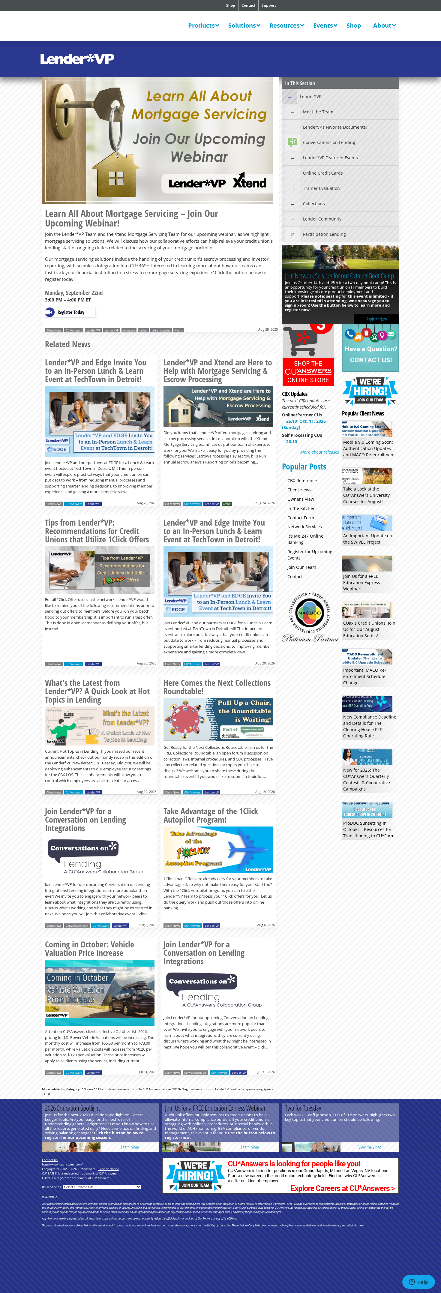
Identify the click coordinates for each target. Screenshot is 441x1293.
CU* (82, 26)
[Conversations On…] (340, 258)
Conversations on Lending (329, 142)
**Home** (89, 1089)
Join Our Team (301, 567)
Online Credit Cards (323, 173)
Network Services (304, 527)
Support (269, 5)
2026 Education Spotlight (72, 1108)
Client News (53, 330)
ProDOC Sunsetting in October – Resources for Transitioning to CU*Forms (370, 829)
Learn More (377, 301)
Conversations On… (306, 275)
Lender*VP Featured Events (330, 157)
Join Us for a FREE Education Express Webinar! (361, 582)
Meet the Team (318, 112)
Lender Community (322, 219)
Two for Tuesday (303, 1108)
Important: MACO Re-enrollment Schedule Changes (364, 676)
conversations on (202, 1089)
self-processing (161, 330)
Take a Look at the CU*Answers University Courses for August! (366, 495)
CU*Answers (74, 330)
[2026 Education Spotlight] (71, 1147)
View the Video (369, 1147)
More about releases (319, 452)
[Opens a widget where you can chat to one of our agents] (418, 1282)
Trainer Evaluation (321, 188)
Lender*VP (93, 330)
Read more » (100, 423)
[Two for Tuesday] (311, 1147)
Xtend (178, 330)
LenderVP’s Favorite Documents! (335, 127)
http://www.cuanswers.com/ (62, 1164)
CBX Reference (302, 480)
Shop (230, 5)
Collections (314, 203)
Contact (248, 5)
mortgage (129, 330)
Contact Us (50, 1160)
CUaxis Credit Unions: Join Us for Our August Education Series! (369, 629)
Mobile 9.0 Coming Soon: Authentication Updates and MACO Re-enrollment (369, 448)
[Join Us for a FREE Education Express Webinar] (191, 1147)
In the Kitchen (301, 508)
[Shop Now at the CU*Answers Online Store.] (308, 385)
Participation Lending (324, 234)
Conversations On (77, 926)
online (143, 330)
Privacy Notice (108, 1169)
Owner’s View (300, 499)
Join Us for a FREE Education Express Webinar (215, 1108)
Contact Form (300, 517)
